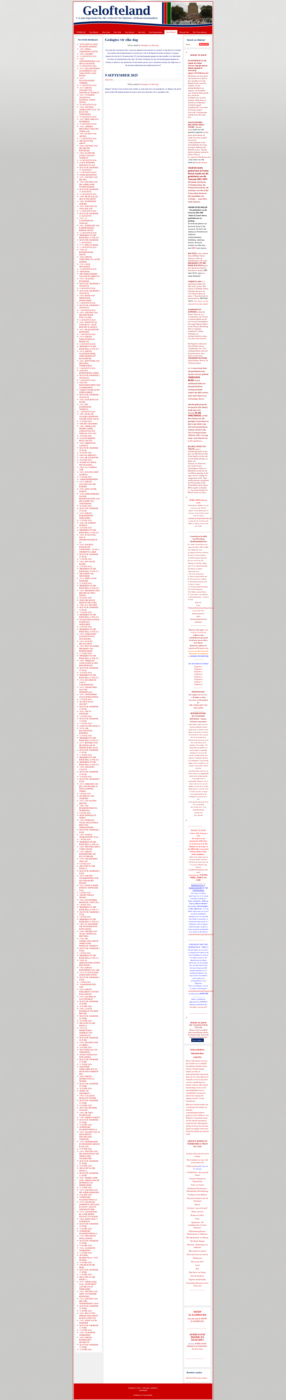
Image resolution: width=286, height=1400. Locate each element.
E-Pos (111, 80)
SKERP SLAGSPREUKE (199, 1320)
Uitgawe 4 (198, 674)
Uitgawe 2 (198, 669)
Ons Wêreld (171, 32)
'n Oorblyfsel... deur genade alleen (197, 1173)
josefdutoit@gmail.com (198, 869)
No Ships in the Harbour (197, 1194)
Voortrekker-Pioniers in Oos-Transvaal (197, 1284)
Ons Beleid (93, 32)
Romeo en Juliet (197, 1215)
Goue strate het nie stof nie (197, 1254)
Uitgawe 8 (198, 684)
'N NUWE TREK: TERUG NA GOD (199, 877)
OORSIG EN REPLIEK (199, 656)
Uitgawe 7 (198, 681)
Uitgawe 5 (198, 676)
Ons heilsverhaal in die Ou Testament (197, 1199)
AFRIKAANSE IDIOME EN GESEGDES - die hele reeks (197, 1346)
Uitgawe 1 (198, 666)
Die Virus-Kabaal (200, 32)
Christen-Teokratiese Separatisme (197, 1180)
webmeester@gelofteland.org (200, 518)
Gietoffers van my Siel (198, 1007)
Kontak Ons (184, 32)
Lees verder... (197, 1040)
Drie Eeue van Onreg (197, 1272)
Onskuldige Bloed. (196, 398)
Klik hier (189, 1104)
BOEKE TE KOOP (198, 1022)
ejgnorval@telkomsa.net (198, 72)
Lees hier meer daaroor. (197, 338)
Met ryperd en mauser (197, 1250)
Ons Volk (117, 32)
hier (189, 117)
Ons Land (106, 32)
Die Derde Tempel (197, 1241)
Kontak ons (138, 1395)
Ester (197, 1218)
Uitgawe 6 (198, 679)
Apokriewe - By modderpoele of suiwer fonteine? (197, 1225)
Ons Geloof (129, 32)
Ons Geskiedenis (155, 32)
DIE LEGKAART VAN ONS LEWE (198, 706)
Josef (197, 1265)
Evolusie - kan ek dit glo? (197, 1208)
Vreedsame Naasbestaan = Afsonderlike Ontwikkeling (197, 1189)
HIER (204, 199)
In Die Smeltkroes (195, 441)
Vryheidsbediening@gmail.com (201, 607)
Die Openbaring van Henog (197, 1237)
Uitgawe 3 (198, 671)
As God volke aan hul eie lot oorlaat (197, 1155)
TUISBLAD (81, 32)
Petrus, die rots (197, 1211)
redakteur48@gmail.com (198, 648)
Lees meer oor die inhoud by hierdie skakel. (198, 302)
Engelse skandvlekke (197, 1279)
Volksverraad (191, 1166)
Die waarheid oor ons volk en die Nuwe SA (197, 1161)
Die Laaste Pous (197, 1261)
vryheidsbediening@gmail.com (200, 934)
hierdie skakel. (196, 109)
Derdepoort (197, 1258)
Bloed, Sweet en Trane (197, 492)
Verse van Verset (197, 1184)
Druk (106, 80)
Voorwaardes (147, 1395)
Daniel (197, 1204)
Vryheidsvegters (194, 363)
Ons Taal (141, 32)
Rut (197, 1268)
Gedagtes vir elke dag (149, 45)
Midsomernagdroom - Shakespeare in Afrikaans (197, 1232)
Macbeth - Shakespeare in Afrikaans (197, 1246)
